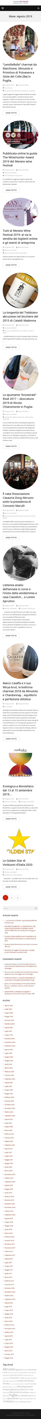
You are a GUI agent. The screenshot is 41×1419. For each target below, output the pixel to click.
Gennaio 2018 (9, 1240)
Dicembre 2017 (9, 1244)
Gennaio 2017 (9, 1285)
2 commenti (8, 88)
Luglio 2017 (8, 1262)
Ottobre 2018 (9, 1211)
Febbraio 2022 (9, 1134)
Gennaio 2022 (9, 1138)
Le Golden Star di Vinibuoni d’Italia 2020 (17, 862)
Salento (31, 1395)
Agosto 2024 (9, 1050)
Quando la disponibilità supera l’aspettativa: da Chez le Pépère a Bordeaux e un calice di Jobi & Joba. (20, 938)
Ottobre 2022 (9, 1112)
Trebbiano (25, 331)
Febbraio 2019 (9, 1196)
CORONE (21, 1378)
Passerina (6, 1392)
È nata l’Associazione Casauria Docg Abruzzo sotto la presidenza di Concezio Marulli (18, 500)
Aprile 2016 (8, 1318)
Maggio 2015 (9, 1347)
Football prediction (11, 978)
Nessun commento (11, 173)
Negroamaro (15, 1389)
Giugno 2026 (9, 1013)
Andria (26, 1370)
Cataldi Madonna (16, 331)
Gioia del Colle (9, 91)
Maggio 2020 (9, 1163)
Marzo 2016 (8, 1321)
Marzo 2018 (8, 1233)
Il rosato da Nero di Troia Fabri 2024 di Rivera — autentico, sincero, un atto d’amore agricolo (20, 986)
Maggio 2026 (9, 1016)
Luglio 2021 (8, 1152)
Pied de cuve (31, 608)
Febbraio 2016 (9, 1325)
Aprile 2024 (8, 1064)
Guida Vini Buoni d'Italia (18, 1382)
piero (6, 984)
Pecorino (14, 1392)
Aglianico (19, 1369)
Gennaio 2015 (9, 1354)
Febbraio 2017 (9, 1281)
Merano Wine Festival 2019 (18, 253)
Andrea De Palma (23, 85)
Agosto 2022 (9, 1119)
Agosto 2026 (9, 1005)
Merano (7, 253)
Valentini (17, 1402)
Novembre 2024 (10, 1042)
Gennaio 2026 (9, 1020)
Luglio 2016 (8, 1307)
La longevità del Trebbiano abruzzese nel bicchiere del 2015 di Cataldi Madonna (20, 316)
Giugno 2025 (9, 1035)
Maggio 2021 (9, 1160)
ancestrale (8, 417)
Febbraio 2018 (9, 1237)
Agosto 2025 (9, 1028)
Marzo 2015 (8, 1351)
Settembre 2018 (10, 1215)
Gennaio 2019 (9, 1200)
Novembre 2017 (10, 1248)
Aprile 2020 (8, 1167)
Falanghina (28, 1378)
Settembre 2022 (10, 1116)
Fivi (32, 1378)
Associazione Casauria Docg (14, 516)
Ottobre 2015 (9, 1332)
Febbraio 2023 (9, 1097)
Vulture (29, 1402)
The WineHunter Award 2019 (13, 175)
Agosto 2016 (9, 1303)
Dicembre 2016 (9, 1288)
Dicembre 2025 (9, 1024)
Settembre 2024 (10, 1046)
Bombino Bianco (13, 1372)
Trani (34, 1398)
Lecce (11, 1384)
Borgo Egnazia (32, 1372)
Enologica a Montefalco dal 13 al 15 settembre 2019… (18, 790)
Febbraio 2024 (9, 1072)
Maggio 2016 (9, 1314)
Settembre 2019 (10, 1182)
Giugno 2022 (9, 1127)
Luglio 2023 (8, 1086)
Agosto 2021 (9, 1149)
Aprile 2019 (8, 1193)
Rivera (19, 1396)
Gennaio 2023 (9, 1101)
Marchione (18, 91)
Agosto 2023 (9, 1083)
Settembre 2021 (10, 1145)
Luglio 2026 (8, 1009)
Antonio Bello (9, 992)
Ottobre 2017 (9, 1251)
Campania (6, 1375)
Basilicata (32, 1369)
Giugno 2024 (9, 1057)
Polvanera (25, 91)
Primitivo (23, 1392)
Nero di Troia (27, 1389)
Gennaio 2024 (9, 1075)
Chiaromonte (29, 417)
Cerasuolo (14, 1378)
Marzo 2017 (8, 1277)
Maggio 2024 (9, 1061)
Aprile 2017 (8, 1273)
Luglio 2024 (8, 1053)
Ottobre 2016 (9, 1295)
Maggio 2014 (9, 1358)
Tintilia (20, 1398)
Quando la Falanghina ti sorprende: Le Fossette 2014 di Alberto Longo (20, 979)
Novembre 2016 (10, 1292)
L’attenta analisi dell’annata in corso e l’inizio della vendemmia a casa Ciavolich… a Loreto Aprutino (20, 593)
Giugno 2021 (9, 1156)
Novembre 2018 (10, 1207)
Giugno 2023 (9, 1090)
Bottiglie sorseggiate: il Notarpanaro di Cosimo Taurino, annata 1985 (19, 993)
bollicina (14, 417)
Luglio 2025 (8, 1031)
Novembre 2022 (10, 1108)
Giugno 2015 (9, 1343)
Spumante (32, 91)
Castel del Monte (16, 1375)
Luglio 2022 (8, 1123)
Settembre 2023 (10, 1079)
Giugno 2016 (9, 1310)
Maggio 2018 (9, 1226)
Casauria (26, 516)
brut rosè (21, 417)
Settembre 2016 (10, 1299)
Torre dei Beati (27, 1399)
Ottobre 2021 (9, 1141)
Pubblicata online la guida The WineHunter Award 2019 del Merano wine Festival (20, 159)
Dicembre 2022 (9, 1105)
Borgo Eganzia (23, 1372)
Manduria (5, 1387)
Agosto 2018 (9, 1218)
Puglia (13, 1395)
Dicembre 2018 (9, 1204)
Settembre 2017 (10, 1255)
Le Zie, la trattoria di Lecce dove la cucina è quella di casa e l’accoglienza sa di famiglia (21, 966)
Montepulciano (25, 1386)
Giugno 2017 (9, 1266)
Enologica (24, 802)
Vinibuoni (19, 875)
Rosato (25, 1395)
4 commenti (8, 706)
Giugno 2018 (9, 1222)
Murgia (6, 1389)
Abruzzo (7, 331)
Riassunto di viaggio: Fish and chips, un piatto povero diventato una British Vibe (20, 951)
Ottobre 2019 (9, 1178)
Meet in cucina (13, 1387)
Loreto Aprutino (31, 1384)
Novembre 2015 (10, 1329)
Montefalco (30, 802)
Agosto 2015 (9, 1336)
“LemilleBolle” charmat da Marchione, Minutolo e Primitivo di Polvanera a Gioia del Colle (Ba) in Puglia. (20, 72)
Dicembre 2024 (9, 1038)
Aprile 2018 (8, 1229)
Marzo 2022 (8, 1130)
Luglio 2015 (8, 1340)
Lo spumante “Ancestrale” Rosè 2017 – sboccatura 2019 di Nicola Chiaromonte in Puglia (19, 401)
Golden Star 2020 (10, 875)
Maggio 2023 (9, 1094)
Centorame (6, 1378)
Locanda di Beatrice (19, 1384)
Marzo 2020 (8, 1171)
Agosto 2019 (9, 1185)
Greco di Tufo (13, 1381)
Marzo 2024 (8, 1068)
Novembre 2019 (10, 1174)
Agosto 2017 (9, 1259)
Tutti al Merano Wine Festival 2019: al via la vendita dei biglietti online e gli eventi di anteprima (20, 237)
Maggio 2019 (9, 1189)
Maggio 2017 (9, 1270)
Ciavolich (23, 608)
